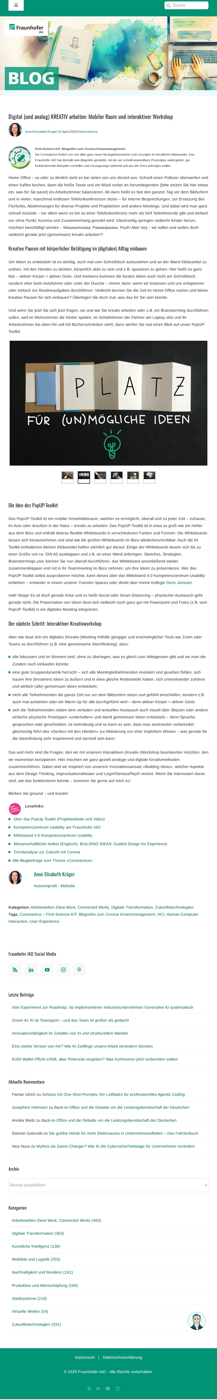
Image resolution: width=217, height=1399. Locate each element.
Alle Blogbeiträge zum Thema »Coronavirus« (52, 860)
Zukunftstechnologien (174, 907)
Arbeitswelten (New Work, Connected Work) (70, 907)
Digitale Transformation (132, 907)
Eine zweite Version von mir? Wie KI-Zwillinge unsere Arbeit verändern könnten (82, 1046)
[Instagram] (63, 969)
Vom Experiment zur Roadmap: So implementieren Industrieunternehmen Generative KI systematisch (102, 1007)
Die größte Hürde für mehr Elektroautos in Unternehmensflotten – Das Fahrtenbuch (123, 1133)
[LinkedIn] (31, 969)
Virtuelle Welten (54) (30, 1311)
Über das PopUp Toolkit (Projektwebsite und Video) (59, 819)
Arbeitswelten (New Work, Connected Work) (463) (56, 1220)
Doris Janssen (179, 582)
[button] (197, 1321)
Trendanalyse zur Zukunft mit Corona (47, 852)
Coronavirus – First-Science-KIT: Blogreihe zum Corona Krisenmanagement (87, 914)
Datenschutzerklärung (122, 1357)
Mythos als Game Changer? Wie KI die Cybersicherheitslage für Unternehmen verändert (115, 1146)
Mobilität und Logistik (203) (36, 1259)
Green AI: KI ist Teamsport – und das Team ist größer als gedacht (70, 1020)
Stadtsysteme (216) (29, 1298)
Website (67, 886)
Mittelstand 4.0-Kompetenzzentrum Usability (53, 835)
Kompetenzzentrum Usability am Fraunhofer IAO (57, 827)
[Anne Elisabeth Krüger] (15, 126)
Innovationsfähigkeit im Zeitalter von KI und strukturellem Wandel (70, 1033)
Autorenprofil (45, 886)
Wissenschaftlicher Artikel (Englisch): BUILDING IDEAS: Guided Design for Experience (90, 844)
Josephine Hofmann (30, 1107)
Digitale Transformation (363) (38, 1233)
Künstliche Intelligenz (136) (36, 1246)
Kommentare (87, 131)
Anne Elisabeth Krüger (41, 131)
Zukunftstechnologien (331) (36, 1324)
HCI (160, 914)
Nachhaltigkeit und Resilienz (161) (42, 1272)
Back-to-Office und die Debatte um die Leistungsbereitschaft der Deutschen (121, 1107)
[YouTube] (47, 969)
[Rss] (14, 969)
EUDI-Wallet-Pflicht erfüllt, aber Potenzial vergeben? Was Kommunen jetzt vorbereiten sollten (95, 1059)
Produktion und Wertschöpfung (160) (45, 1285)
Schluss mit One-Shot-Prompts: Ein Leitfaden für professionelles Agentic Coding (113, 1094)
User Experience (44, 921)
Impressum (85, 1357)
